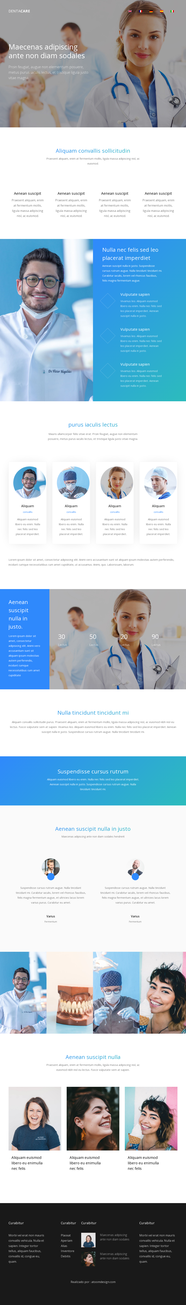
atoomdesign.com (103, 1282)
